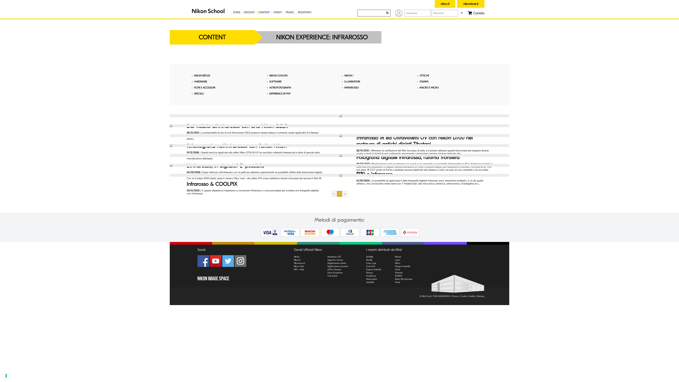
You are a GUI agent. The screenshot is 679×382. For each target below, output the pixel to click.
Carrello (478, 13)
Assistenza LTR (334, 257)
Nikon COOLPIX (278, 75)
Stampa (424, 81)
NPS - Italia (299, 269)
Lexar (397, 260)
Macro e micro (429, 87)
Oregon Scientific (403, 266)
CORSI (236, 12)
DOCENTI (249, 12)
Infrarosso (351, 87)
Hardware (200, 81)
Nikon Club (299, 266)
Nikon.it (297, 260)
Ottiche (424, 75)
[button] (208, 12)
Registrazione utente (336, 263)
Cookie (463, 296)
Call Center (332, 276)
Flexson (369, 272)
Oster (397, 269)
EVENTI (278, 12)
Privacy (455, 296)
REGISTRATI (304, 12)
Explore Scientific (373, 269)
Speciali (199, 93)
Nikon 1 (348, 75)
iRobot (398, 257)
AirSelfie (369, 257)
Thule (397, 282)
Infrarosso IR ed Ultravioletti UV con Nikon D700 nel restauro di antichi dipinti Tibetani (414, 141)
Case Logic (371, 263)
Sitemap (480, 296)
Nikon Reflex (202, 75)
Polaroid (398, 272)
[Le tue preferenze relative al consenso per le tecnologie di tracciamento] (6, 375)
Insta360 (370, 282)
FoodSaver (371, 276)
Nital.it (297, 257)
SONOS (398, 276)
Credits (472, 296)
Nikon (397, 263)
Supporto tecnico (335, 260)
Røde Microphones (403, 279)
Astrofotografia (280, 87)
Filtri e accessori (204, 87)
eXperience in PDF (280, 93)
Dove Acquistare (335, 272)
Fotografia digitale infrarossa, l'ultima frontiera (408, 157)
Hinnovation (371, 279)
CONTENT (264, 12)
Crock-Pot (370, 266)
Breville (369, 260)
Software (275, 81)
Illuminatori (352, 81)
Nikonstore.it (299, 263)
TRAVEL (289, 12)
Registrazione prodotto (338, 266)
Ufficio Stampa (334, 269)
